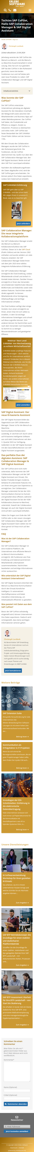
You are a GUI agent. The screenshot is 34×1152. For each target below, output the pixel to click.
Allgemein (15, 39)
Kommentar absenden (17, 1104)
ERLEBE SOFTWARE (6, 39)
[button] (17, 91)
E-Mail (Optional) (10, 1095)
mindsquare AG (21, 1150)
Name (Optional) (10, 1087)
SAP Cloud (26, 249)
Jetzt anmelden (23, 405)
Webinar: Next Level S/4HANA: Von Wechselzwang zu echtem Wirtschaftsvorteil (17, 343)
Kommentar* (9, 1060)
